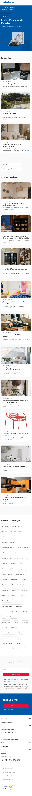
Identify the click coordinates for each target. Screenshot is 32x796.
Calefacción (22, 595)
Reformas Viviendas (16, 531)
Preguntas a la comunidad (7, 729)
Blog (6, 7)
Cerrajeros (4, 579)
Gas (21, 563)
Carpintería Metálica (21, 574)
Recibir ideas (16, 674)
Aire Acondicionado (7, 600)
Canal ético (4, 753)
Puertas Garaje (25, 622)
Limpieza (4, 611)
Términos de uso (11, 681)
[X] (10, 760)
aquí (12, 690)
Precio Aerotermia (5, 722)
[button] (16, 16)
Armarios (13, 627)
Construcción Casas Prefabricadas (10, 638)
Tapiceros (4, 627)
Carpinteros (22, 569)
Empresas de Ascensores (7, 724)
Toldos (13, 595)
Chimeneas (24, 611)
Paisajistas (14, 590)
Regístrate (3, 746)
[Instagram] (2, 760)
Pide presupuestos (16, 793)
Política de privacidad (8, 772)
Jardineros (4, 531)
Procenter (3, 732)
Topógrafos (5, 590)
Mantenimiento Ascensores (8, 632)
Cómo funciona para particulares (9, 744)
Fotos (2, 731)
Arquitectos (5, 526)
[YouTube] (14, 760)
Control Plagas (14, 611)
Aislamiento (5, 585)
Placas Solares (13, 616)
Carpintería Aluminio (7, 574)
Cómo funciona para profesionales (9, 748)
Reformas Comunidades (8, 542)
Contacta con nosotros (6, 756)
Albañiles (4, 563)
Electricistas (5, 569)
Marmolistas (24, 579)
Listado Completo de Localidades (9, 739)
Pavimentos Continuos (18, 648)
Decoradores (24, 590)
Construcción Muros (7, 643)
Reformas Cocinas (6, 537)
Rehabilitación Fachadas (8, 547)
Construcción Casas (22, 558)
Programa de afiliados (6, 755)
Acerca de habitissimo (6, 751)
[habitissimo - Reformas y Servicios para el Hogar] (7, 2)
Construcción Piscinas (17, 585)
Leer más (26, 88)
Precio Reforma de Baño (7, 721)
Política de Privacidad (17, 679)
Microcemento (5, 648)
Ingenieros (4, 595)
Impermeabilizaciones (23, 547)
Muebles (4, 616)
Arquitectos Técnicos (17, 526)
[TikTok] (18, 760)
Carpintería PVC (6, 622)
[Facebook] (6, 760)
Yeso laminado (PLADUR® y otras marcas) (12, 606)
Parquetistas (14, 579)
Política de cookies (7, 776)
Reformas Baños (18, 537)
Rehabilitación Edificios (7, 558)
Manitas (21, 632)
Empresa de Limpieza (6, 726)
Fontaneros (13, 563)
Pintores (14, 569)
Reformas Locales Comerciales (9, 553)
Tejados (16, 622)
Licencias (18, 643)
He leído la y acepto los (16, 680)
